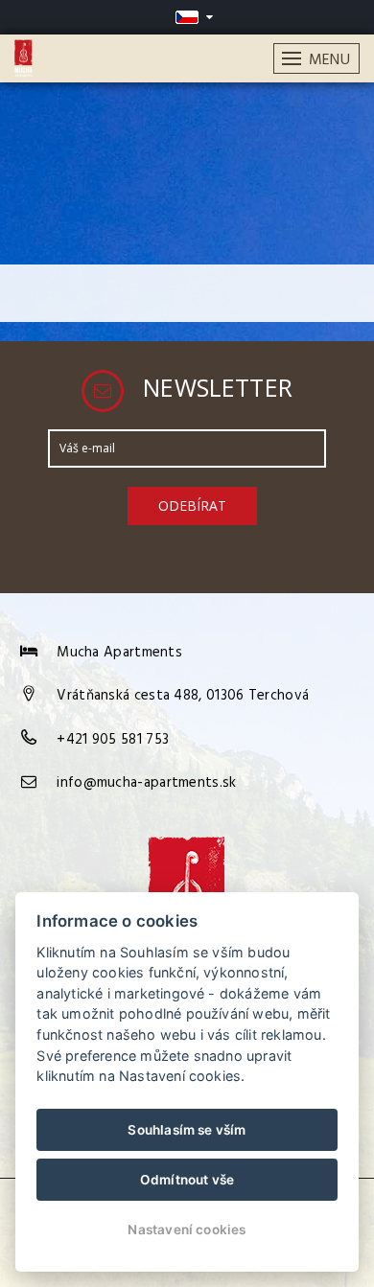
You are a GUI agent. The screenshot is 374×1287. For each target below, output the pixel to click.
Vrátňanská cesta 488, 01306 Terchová (183, 695)
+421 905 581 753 (113, 739)
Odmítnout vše (187, 1179)
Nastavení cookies (186, 1229)
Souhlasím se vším (186, 1130)
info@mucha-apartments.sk (146, 782)
